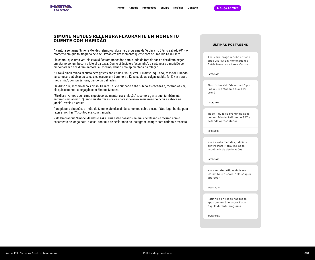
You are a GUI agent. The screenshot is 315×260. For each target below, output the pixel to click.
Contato (193, 7)
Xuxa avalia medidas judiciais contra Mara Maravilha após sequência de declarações (227, 146)
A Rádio (133, 7)
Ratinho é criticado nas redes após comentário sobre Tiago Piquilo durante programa (227, 202)
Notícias (178, 7)
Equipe (164, 7)
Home (121, 7)
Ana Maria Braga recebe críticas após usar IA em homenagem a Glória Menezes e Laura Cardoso (229, 61)
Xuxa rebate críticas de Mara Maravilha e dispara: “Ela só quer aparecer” (229, 174)
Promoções (149, 7)
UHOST (305, 253)
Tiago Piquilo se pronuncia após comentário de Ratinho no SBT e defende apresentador (229, 117)
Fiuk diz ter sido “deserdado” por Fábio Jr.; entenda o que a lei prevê (229, 89)
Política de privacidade (157, 253)
